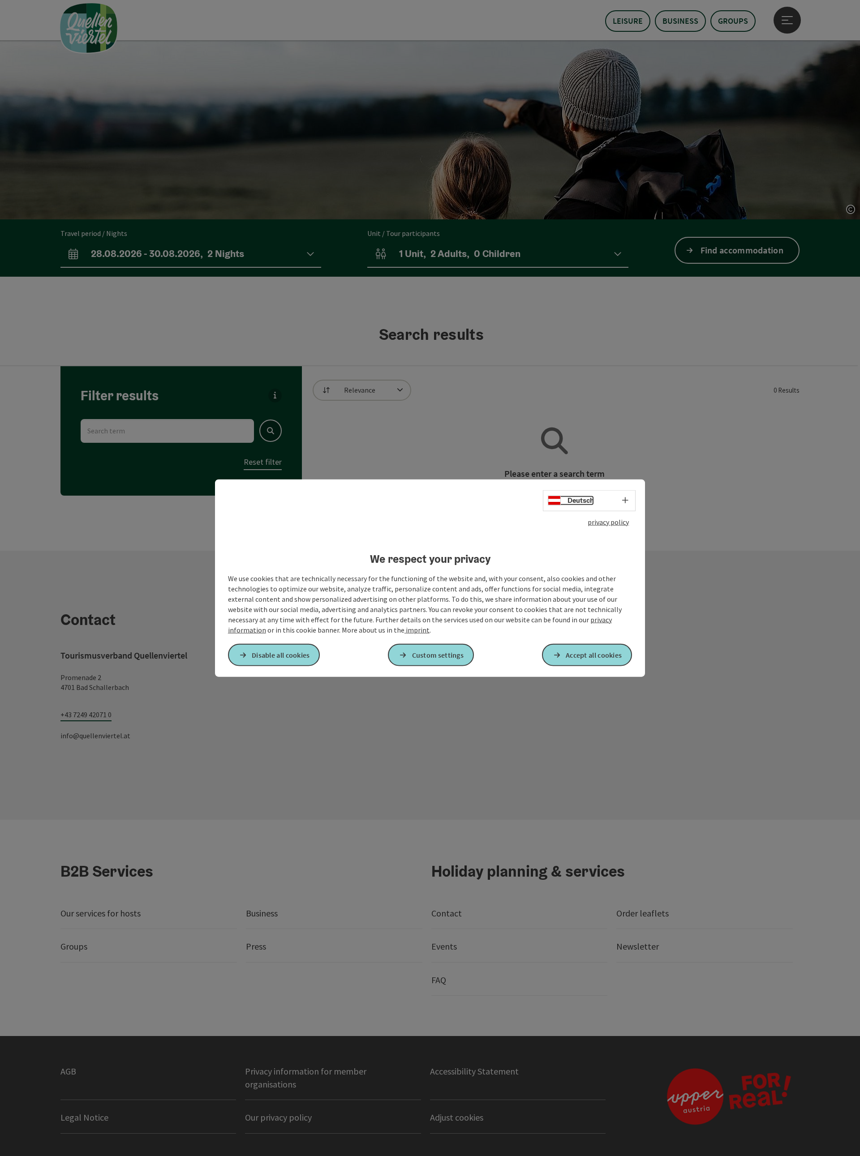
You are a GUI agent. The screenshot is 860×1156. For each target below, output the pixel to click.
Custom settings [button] (438, 654)
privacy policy (608, 522)
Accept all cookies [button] (594, 654)
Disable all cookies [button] (281, 654)
